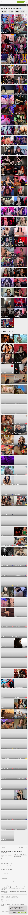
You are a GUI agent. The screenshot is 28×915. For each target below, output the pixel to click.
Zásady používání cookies (6, 863)
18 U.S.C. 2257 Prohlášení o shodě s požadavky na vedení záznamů (12, 905)
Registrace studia (17, 856)
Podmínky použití (4, 858)
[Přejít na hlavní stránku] (8, 1)
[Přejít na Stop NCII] (9, 900)
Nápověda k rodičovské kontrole (6, 866)
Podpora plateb (4, 878)
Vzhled (5, 11)
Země (12, 11)
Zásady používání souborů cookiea (17, 910)
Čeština (21, 847)
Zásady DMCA (4, 861)
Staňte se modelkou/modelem (20, 854)
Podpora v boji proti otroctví (6, 869)
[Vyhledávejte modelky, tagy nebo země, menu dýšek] (26, 5)
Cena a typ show (20, 11)
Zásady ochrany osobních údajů (6, 856)
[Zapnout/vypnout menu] (1, 2)
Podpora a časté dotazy (6, 875)
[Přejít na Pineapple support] (2, 900)
